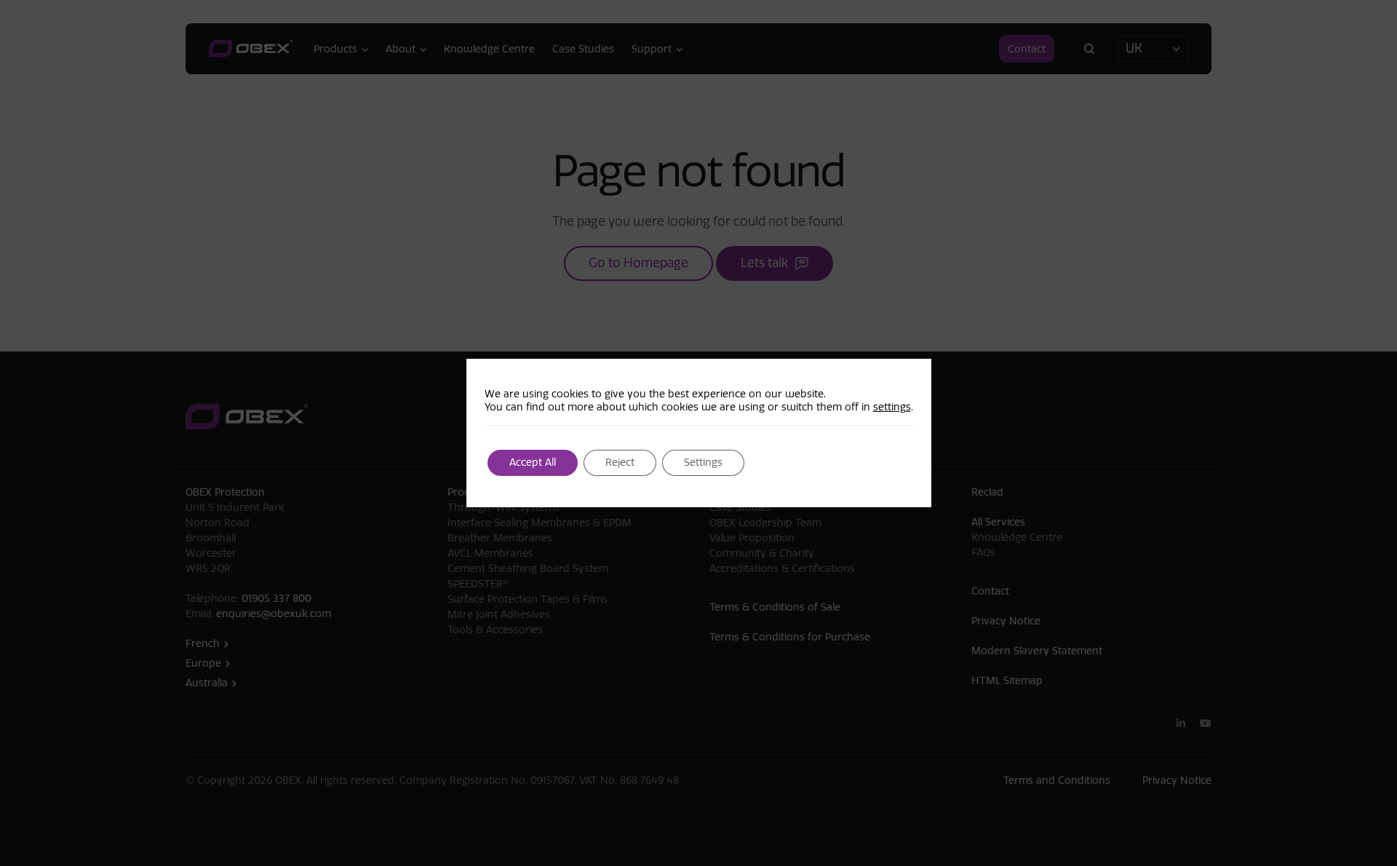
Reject (619, 462)
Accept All (532, 462)
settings (892, 407)
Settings (703, 462)
